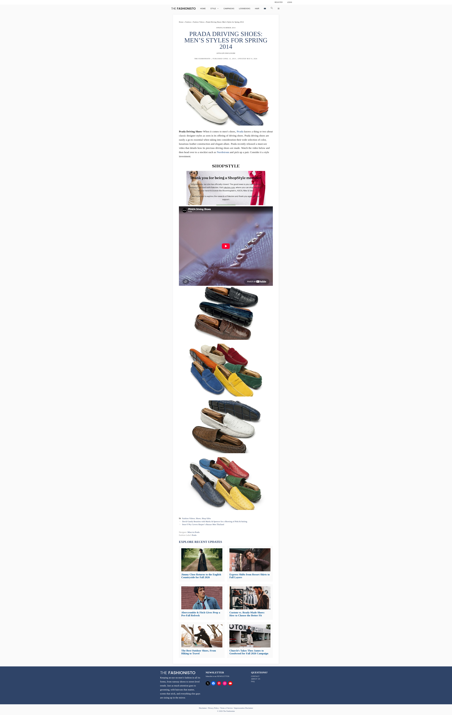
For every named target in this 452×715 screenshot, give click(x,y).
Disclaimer (203, 708)
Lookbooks (244, 9)
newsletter (223, 676)
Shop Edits (206, 518)
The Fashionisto (202, 59)
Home (203, 9)
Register (278, 2)
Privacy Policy (213, 708)
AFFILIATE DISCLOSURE (225, 53)
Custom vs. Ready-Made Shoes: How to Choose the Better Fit (247, 614)
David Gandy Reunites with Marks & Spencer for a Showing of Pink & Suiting (214, 521)
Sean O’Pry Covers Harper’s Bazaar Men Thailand (203, 524)
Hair (257, 9)
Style (213, 9)
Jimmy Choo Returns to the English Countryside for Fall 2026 (201, 576)
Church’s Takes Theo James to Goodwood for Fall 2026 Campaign (248, 652)
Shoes (198, 518)
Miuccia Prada (194, 532)
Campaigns (229, 9)
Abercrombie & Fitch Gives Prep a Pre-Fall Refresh (200, 614)
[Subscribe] (265, 8)
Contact (255, 676)
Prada (240, 131)
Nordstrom (223, 152)
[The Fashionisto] (183, 8)
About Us (255, 679)
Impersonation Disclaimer (243, 708)
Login (289, 2)
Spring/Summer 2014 (226, 28)
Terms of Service (226, 708)
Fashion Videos (198, 22)
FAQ (253, 681)
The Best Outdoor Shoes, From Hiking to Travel (198, 652)
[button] (271, 8)
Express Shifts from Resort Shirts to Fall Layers (249, 576)
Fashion (188, 22)
